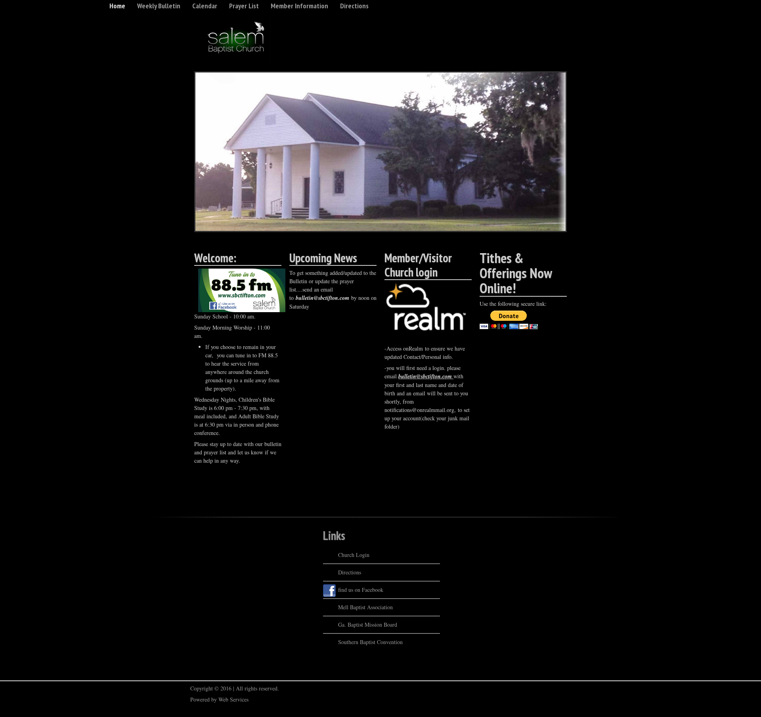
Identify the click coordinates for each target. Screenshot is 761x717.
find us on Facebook (360, 589)
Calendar (204, 5)
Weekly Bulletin (158, 5)
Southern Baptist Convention (370, 642)
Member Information (299, 5)
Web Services (233, 699)
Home (117, 5)
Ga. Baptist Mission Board (367, 624)
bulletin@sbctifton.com (322, 298)
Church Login (353, 555)
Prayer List (244, 5)
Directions (354, 5)
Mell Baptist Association (365, 607)
